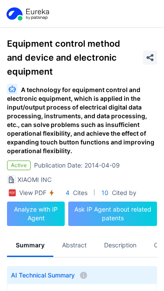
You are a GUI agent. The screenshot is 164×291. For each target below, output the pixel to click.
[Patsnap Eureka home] (27, 14)
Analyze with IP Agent (36, 213)
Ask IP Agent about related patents (112, 213)
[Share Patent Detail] (150, 58)
